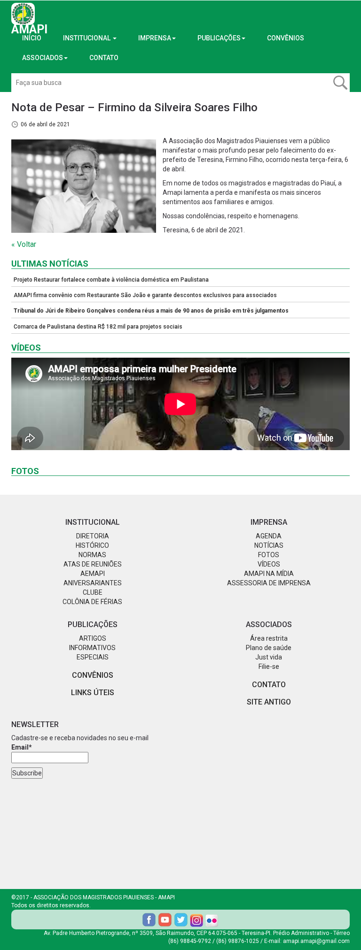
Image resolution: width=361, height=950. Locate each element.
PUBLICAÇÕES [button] (219, 38)
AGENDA (269, 536)
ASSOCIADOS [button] (42, 57)
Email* (21, 747)
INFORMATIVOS (92, 647)
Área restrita (269, 638)
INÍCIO (31, 38)
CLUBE (92, 592)
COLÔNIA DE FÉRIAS (92, 601)
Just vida (268, 657)
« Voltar (23, 244)
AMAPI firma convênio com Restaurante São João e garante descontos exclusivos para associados (145, 295)
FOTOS (268, 555)
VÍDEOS (269, 564)
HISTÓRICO (92, 545)
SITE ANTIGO (269, 701)
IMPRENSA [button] (154, 38)
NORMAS (92, 555)
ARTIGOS (92, 638)
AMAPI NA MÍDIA (269, 573)
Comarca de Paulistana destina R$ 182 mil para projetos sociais (98, 326)
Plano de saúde (268, 647)
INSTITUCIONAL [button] (87, 38)
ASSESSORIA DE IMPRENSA (269, 583)
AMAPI (29, 23)
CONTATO (103, 57)
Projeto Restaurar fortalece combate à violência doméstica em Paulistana (111, 279)
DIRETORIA (92, 536)
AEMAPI (92, 573)
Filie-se (269, 666)
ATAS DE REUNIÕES (92, 564)
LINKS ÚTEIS (92, 692)
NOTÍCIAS (268, 545)
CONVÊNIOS (285, 38)
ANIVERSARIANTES (92, 583)
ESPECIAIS (93, 657)
